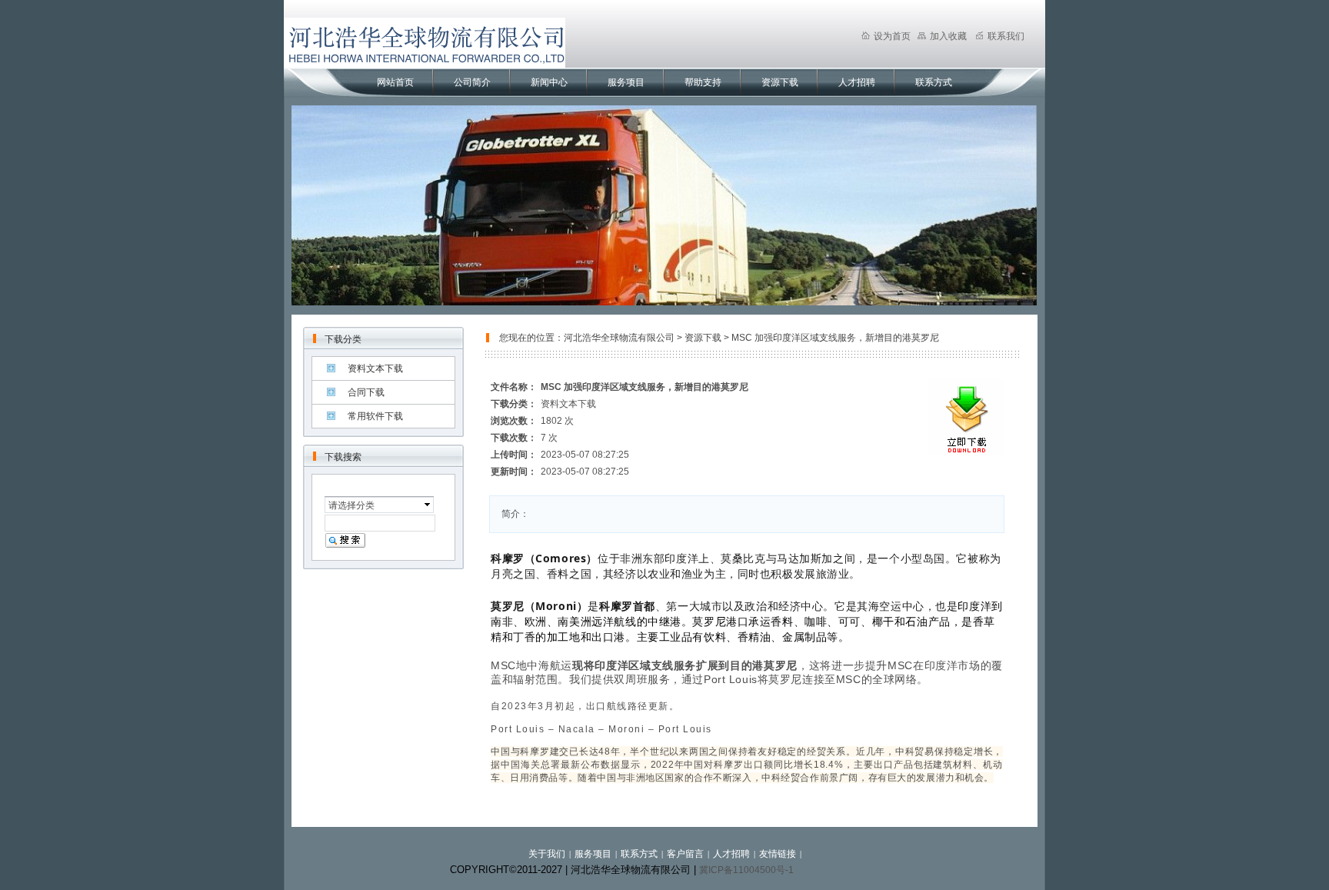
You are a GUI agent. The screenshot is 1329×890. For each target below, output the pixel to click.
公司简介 (472, 82)
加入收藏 (948, 36)
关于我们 (546, 853)
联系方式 (933, 82)
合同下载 (366, 392)
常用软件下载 (375, 416)
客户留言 (685, 853)
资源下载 (779, 82)
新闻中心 (549, 82)
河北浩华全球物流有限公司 (619, 337)
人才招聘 (856, 82)
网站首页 (395, 82)
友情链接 (777, 853)
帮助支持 (702, 82)
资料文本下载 (375, 368)
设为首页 (892, 36)
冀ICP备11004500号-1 (746, 870)
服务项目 (626, 82)
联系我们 (1006, 36)
